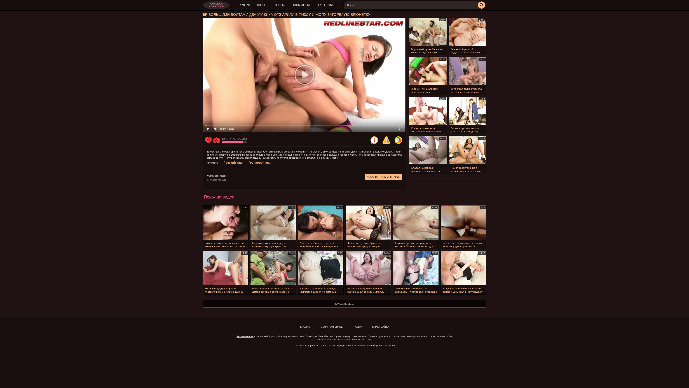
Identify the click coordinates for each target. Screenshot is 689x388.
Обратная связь (331, 326)
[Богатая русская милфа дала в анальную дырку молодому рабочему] (467, 111)
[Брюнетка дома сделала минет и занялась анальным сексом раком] (225, 222)
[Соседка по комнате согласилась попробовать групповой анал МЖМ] (428, 111)
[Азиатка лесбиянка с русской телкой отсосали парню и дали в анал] (320, 222)
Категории (325, 5)
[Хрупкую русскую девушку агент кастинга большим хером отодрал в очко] (416, 222)
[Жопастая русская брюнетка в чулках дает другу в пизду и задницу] (368, 222)
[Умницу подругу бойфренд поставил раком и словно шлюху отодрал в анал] (225, 268)
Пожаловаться (386, 140)
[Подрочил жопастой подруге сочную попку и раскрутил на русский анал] (273, 222)
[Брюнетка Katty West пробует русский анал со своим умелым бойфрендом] (368, 268)
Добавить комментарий (383, 176)
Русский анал (234, 162)
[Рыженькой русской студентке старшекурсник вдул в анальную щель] (467, 32)
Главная (244, 5)
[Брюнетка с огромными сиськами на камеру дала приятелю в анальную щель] (463, 222)
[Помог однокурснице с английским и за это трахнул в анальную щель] (467, 150)
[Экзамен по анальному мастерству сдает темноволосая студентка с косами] (428, 71)
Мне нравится (208, 140)
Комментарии (217, 175)
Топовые (279, 5)
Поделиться (398, 140)
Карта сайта (380, 326)
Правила (357, 326)
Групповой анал (260, 162)
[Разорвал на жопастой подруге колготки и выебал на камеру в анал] (320, 268)
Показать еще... (344, 303)
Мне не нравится (216, 140)
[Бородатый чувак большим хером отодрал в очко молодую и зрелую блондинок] (428, 32)
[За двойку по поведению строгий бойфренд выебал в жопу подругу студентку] (463, 268)
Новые (261, 5)
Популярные (302, 5)
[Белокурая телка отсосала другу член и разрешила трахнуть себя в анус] (467, 71)
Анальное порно (245, 336)
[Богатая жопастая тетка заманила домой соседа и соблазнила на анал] (273, 268)
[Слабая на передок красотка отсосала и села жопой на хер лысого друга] (428, 150)
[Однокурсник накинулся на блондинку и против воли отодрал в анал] (416, 268)
